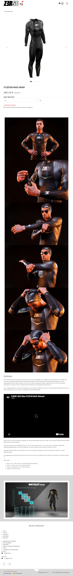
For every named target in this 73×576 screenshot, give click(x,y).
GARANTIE (6, 544)
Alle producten (9, 11)
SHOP (4, 531)
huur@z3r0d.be (8, 558)
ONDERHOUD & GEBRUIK (10, 541)
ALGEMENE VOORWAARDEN (10, 549)
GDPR (4, 548)
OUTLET (5, 532)
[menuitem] (7, 573)
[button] (7, 47)
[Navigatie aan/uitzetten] (67, 3)
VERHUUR (5, 534)
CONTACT (5, 538)
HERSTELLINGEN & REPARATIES (11, 546)
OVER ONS (5, 536)
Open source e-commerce (62, 572)
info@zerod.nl (7, 553)
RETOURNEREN (7, 543)
